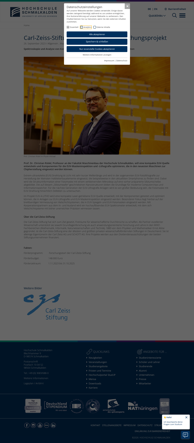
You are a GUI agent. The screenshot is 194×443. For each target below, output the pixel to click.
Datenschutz (121, 60)
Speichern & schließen (97, 41)
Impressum (109, 60)
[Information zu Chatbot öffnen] (185, 435)
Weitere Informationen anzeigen (97, 54)
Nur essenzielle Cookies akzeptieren (97, 49)
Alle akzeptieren (97, 34)
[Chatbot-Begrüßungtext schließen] (186, 417)
